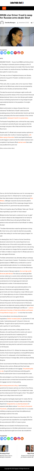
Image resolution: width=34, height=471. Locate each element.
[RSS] (22, 52)
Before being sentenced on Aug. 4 (9, 385)
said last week (22, 142)
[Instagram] (18, 52)
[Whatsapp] (8, 52)
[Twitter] (5, 52)
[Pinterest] (15, 52)
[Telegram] (11, 52)
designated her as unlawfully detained (17, 404)
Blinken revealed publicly (14, 318)
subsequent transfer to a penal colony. (17, 118)
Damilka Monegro (10, 22)
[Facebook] (1, 52)
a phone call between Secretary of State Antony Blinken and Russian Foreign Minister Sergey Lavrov (16, 310)
